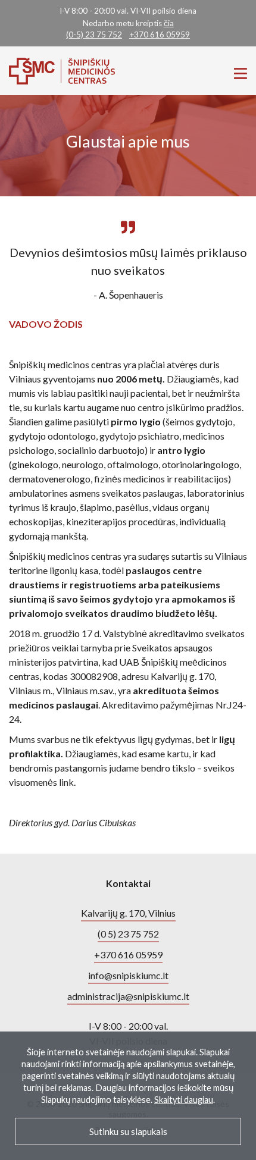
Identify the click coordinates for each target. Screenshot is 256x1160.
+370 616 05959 (159, 34)
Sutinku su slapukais (128, 1131)
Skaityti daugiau (183, 1100)
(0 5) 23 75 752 (128, 933)
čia (169, 23)
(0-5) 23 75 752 (94, 34)
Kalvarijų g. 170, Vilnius (128, 912)
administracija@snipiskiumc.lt (128, 996)
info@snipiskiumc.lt (128, 975)
